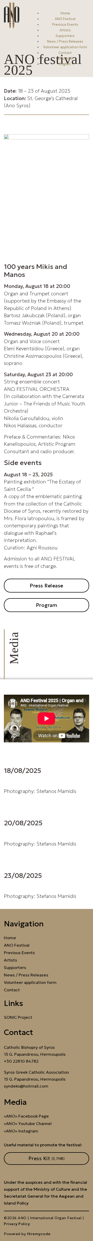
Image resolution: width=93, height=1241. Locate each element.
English (65, 64)
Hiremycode (39, 1234)
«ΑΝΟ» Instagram (21, 1131)
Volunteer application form (65, 47)
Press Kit (46, 1158)
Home (65, 13)
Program (46, 605)
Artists (65, 30)
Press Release (46, 586)
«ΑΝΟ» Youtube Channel (28, 1123)
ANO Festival (65, 19)
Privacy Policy (17, 1223)
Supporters (65, 36)
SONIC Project (18, 1017)
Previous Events (65, 24)
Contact (65, 53)
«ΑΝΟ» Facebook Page (26, 1116)
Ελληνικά (65, 58)
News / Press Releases (65, 41)
